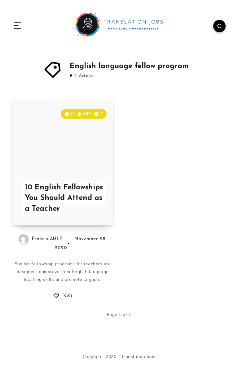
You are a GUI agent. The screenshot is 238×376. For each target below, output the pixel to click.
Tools (67, 295)
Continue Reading (91, 208)
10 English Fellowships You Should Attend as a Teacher (64, 198)
